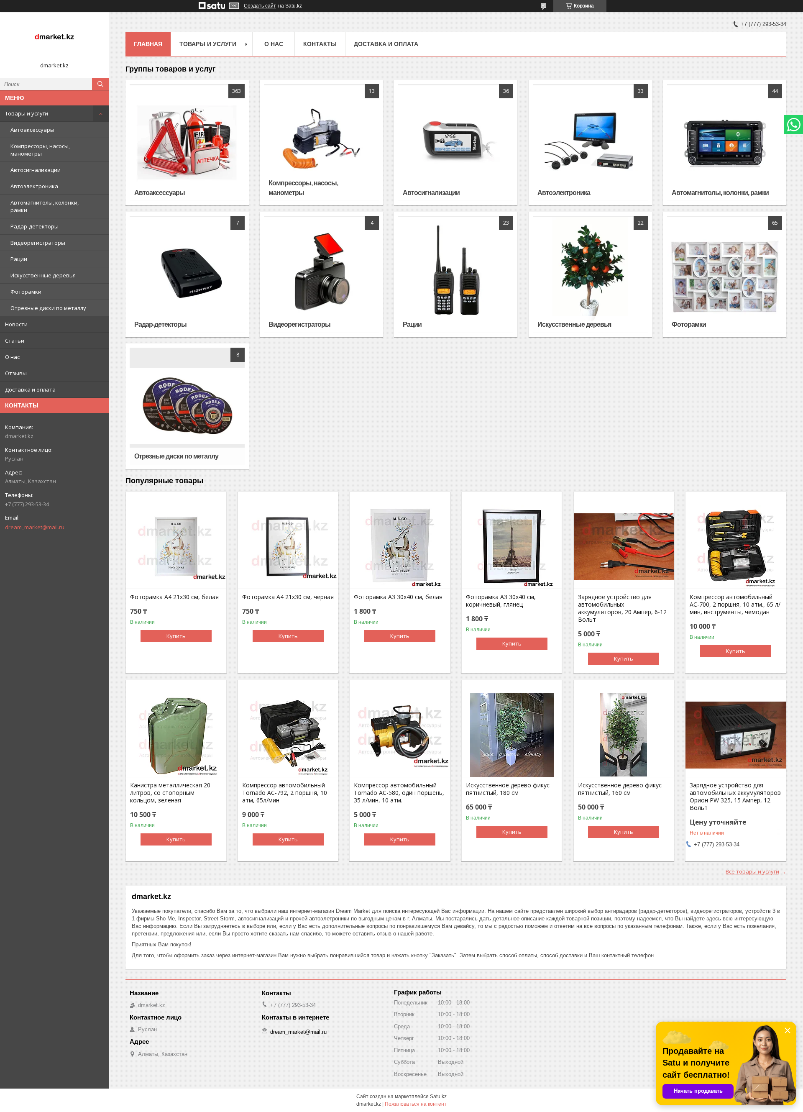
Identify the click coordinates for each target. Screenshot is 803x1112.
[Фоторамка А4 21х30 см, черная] (288, 547)
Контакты (320, 44)
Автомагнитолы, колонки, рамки (44, 206)
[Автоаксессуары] (187, 142)
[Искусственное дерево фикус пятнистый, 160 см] (624, 735)
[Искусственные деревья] (590, 274)
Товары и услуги (26, 113)
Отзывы (16, 373)
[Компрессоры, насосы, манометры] (321, 142)
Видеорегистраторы (37, 242)
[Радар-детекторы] (187, 274)
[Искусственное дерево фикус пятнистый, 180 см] (512, 735)
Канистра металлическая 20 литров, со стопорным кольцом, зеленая (170, 792)
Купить (176, 636)
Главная (148, 44)
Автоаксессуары (32, 129)
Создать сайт (260, 6)
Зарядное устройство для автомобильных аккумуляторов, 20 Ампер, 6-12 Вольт (622, 608)
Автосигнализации (35, 170)
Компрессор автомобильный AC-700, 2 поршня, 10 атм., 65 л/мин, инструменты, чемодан (735, 604)
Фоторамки (25, 291)
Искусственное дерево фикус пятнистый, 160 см (620, 789)
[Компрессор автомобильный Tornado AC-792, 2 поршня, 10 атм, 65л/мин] (288, 735)
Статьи (14, 340)
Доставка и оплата (30, 389)
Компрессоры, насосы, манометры (40, 149)
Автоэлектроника (34, 186)
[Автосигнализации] (455, 142)
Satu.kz (438, 1096)
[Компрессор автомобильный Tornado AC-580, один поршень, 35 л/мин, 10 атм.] (400, 735)
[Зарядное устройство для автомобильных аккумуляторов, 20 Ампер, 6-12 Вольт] (624, 547)
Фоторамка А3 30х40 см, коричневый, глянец (501, 600)
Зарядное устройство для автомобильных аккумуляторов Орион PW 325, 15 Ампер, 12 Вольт (735, 796)
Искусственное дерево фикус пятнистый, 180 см (508, 789)
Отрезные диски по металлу (48, 308)
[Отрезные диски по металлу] (187, 406)
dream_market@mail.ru (34, 527)
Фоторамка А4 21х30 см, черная (288, 597)
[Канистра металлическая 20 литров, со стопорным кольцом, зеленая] (176, 735)
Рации (18, 259)
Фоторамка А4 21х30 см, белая (174, 597)
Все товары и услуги (752, 871)
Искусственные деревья (43, 275)
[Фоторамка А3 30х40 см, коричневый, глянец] (512, 547)
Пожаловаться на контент (416, 1104)
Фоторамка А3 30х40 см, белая (398, 597)
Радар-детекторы (34, 226)
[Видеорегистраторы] (321, 274)
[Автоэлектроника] (590, 142)
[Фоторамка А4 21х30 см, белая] (176, 547)
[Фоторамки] (724, 274)
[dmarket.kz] (54, 39)
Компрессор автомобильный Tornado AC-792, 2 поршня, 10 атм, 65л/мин (284, 792)
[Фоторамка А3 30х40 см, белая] (400, 547)
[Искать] (100, 84)
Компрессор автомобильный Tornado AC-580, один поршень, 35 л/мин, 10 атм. (399, 792)
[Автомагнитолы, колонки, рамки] (724, 142)
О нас (12, 357)
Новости (16, 324)
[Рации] (455, 274)
